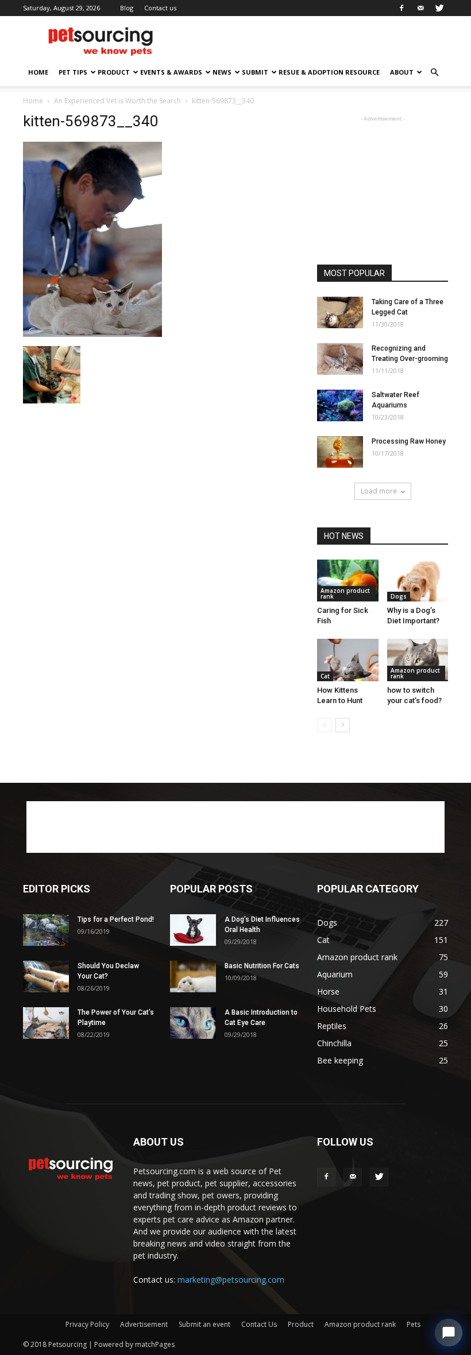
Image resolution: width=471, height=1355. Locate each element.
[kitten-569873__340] (92, 334)
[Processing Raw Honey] (340, 452)
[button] (434, 72)
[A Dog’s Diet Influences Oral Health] (193, 930)
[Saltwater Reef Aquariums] (340, 405)
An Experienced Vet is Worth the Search (117, 101)
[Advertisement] (313, 41)
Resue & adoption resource (329, 72)
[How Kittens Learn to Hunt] (348, 660)
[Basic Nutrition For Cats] (193, 976)
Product (114, 72)
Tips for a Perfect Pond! (116, 919)
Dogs (399, 596)
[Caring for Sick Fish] (348, 580)
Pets (413, 1324)
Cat (325, 676)
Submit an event (204, 1324)
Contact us (160, 7)
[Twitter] (439, 8)
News (222, 72)
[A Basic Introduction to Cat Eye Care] (193, 1023)
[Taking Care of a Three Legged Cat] (340, 312)
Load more (379, 491)
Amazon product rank (345, 593)
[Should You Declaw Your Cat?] (46, 976)
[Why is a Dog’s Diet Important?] (418, 580)
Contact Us (259, 1324)
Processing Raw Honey (409, 441)
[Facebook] (401, 8)
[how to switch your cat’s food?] (418, 660)
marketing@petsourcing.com (230, 1279)
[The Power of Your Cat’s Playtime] (46, 1023)
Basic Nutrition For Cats (262, 966)
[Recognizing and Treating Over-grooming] (340, 359)
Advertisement (144, 1324)
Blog (126, 7)
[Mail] (420, 8)
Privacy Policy (87, 1324)
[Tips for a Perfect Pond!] (46, 930)
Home (38, 72)
